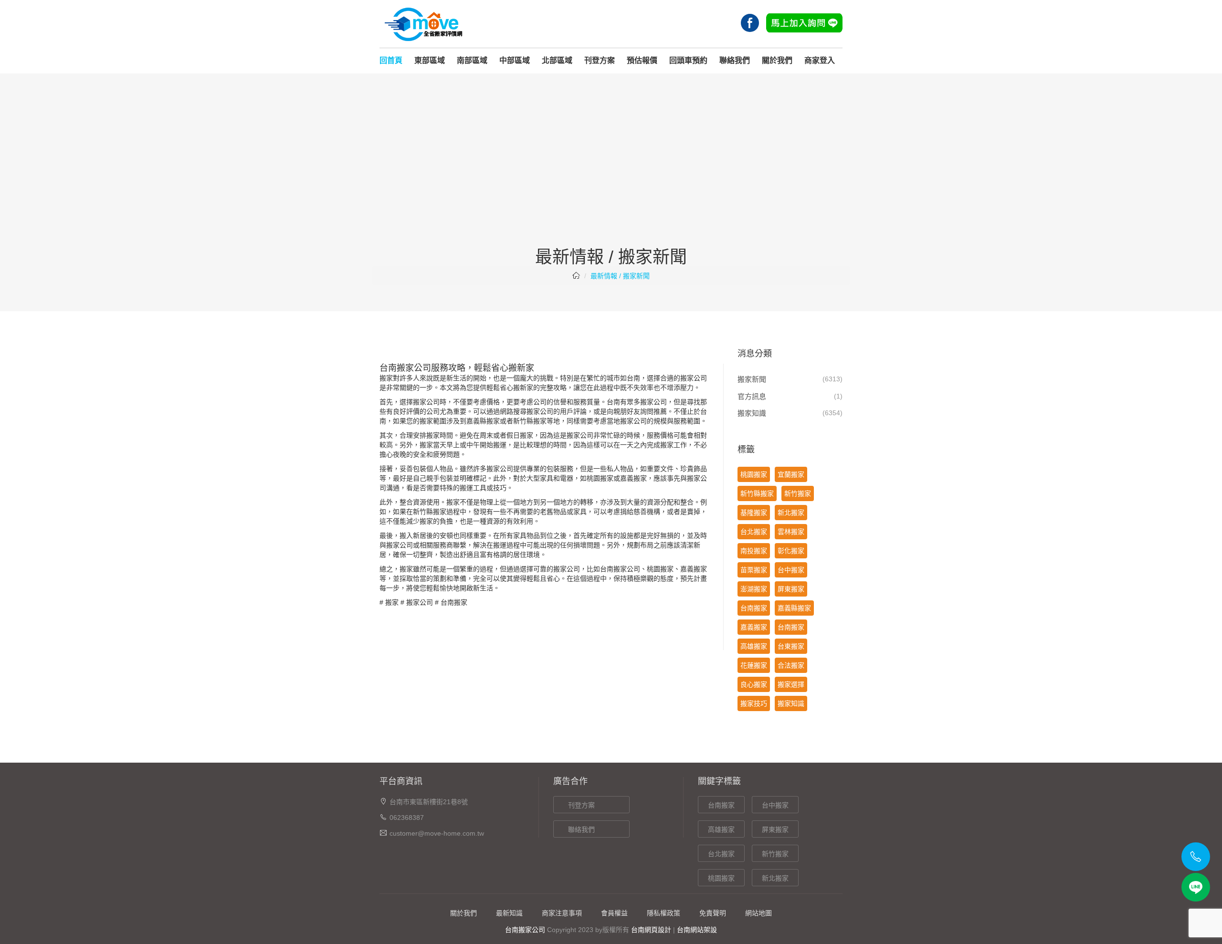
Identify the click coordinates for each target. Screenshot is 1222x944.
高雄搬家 (753, 646)
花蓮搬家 (753, 665)
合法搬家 (791, 665)
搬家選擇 (791, 684)
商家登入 (819, 60)
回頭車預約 (688, 60)
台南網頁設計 (651, 930)
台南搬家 (613, 569)
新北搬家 (791, 512)
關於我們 (777, 60)
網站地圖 (758, 913)
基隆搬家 (753, 512)
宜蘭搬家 (791, 474)
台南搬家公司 (525, 930)
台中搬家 (791, 570)
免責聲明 (712, 913)
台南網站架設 (697, 930)
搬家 (392, 602)
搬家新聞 (751, 379)
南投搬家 (753, 551)
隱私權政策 (663, 913)
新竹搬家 (797, 493)
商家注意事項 (562, 913)
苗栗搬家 (753, 570)
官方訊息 (751, 396)
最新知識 (509, 913)
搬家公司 (419, 602)
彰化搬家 (791, 551)
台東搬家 (791, 646)
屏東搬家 (791, 589)
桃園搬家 (600, 478)
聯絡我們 (734, 60)
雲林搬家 (791, 531)
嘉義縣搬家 (483, 421)
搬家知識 (751, 413)
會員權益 (614, 913)
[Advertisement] (611, 176)
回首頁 (390, 60)
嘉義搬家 (633, 478)
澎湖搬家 (753, 589)
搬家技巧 (753, 703)
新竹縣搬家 (530, 421)
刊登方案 (599, 60)
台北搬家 (753, 531)
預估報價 (642, 60)
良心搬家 (753, 684)
